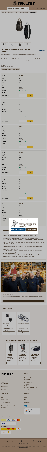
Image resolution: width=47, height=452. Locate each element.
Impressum (18, 232)
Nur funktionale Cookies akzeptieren (18, 229)
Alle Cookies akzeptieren (31, 229)
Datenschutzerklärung (26, 232)
